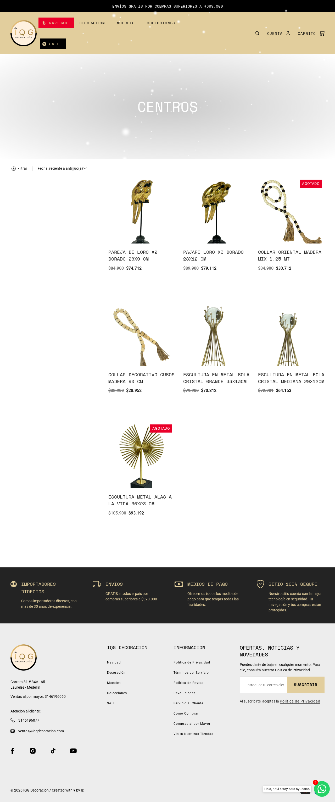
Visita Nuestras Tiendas (193, 734)
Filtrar (22, 168)
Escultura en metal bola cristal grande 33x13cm (216, 378)
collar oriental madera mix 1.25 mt (289, 255)
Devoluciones (185, 693)
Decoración (92, 23)
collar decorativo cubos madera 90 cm (141, 378)
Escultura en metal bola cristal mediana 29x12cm (291, 378)
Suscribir (305, 684)
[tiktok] (53, 751)
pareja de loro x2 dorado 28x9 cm (132, 255)
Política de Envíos (188, 683)
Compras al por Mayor (192, 724)
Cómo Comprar (186, 713)
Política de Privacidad (192, 662)
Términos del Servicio (191, 672)
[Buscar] (257, 33)
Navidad (58, 23)
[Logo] (23, 33)
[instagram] (32, 751)
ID (82, 790)
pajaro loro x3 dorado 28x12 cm (213, 255)
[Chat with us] (322, 789)
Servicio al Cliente (188, 703)
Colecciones (161, 23)
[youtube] (73, 751)
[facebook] (12, 751)
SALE (54, 44)
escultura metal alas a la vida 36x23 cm (140, 500)
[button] (308, 33)
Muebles (126, 23)
